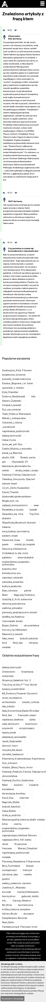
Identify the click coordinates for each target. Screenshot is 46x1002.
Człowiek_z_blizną (12, 422)
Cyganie (33, 784)
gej (4, 461)
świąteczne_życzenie (13, 374)
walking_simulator (12, 608)
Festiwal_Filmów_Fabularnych (19, 474)
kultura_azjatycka (11, 586)
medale (6, 647)
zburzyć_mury (10, 745)
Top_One (34, 514)
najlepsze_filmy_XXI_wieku (16, 839)
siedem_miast (10, 535)
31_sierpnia (20, 844)
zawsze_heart (9, 483)
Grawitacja (27, 671)
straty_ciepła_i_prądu (26, 470)
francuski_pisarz (27, 715)
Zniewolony (8, 671)
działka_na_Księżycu (13, 616)
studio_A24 (8, 457)
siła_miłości (8, 706)
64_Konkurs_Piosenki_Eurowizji (19, 693)
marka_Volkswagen (28, 891)
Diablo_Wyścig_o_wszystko (17, 448)
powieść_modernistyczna (16, 379)
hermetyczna (25, 905)
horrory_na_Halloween (14, 629)
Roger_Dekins (10, 625)
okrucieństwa (31, 625)
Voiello (30, 540)
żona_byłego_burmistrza (15, 531)
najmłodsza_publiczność (15, 431)
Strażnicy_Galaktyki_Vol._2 (16, 680)
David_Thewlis (10, 492)
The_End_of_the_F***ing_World (19, 684)
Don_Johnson (9, 763)
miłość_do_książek (24, 544)
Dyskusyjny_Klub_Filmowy (17, 370)
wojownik (7, 728)
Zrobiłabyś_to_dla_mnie (15, 553)
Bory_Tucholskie (11, 865)
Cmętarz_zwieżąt (11, 405)
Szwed (29, 865)
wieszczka (7, 676)
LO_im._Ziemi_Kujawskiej (16, 487)
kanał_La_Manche (12, 453)
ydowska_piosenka (12, 582)
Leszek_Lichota (30, 702)
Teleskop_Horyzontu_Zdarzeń (18, 479)
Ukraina (33, 642)
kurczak (6, 891)
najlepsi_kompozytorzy (15, 505)
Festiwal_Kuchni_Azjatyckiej (18, 780)
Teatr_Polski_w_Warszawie (16, 413)
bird (4, 642)
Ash (33, 396)
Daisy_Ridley (9, 811)
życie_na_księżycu (12, 697)
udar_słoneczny (10, 723)
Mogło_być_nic (10, 500)
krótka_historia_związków (16, 909)
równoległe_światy (12, 621)
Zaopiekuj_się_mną (12, 514)
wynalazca (8, 789)
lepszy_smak (9, 732)
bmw (5, 824)
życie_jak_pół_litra (12, 444)
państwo (7, 557)
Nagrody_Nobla (10, 802)
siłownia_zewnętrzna (13, 603)
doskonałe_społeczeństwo (16, 496)
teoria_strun (8, 896)
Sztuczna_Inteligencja (14, 548)
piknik (27, 590)
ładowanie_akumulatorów (16, 466)
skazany (6, 518)
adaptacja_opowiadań (14, 737)
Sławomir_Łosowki (12, 634)
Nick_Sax (18, 642)
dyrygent (28, 913)
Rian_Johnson (10, 590)
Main (5, 594)
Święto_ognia (27, 457)
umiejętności (9, 870)
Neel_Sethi (8, 922)
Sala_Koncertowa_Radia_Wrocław (20, 710)
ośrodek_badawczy (13, 754)
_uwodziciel (8, 426)
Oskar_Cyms (9, 440)
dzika (32, 719)
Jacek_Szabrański (12, 741)
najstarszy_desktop (12, 719)
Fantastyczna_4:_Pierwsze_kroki (19, 926)
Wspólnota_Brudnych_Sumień (19, 522)
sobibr (5, 470)
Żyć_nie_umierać (11, 409)
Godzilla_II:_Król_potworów (17, 599)
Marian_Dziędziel (27, 848)
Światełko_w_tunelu (13, 509)
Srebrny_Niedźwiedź (13, 396)
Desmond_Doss (11, 540)
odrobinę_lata (10, 874)
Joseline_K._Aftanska (13, 887)
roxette (28, 874)
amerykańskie (26, 557)
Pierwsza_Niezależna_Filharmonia (21, 861)
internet (24, 797)
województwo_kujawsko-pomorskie (16, 563)
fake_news (8, 638)
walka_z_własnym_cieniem (16, 883)
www (36, 505)
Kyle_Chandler (10, 392)
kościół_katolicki (29, 638)
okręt (5, 844)
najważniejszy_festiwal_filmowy (19, 835)
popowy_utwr (9, 568)
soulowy (18, 784)
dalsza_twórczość (11, 435)
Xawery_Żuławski (11, 400)
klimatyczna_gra (11, 573)
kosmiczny (31, 723)
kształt (33, 509)
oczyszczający (26, 728)
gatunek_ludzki (30, 896)
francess (7, 848)
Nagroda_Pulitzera (24, 594)
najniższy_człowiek (12, 577)
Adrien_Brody (9, 913)
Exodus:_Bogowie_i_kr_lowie (17, 383)
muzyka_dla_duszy (12, 750)
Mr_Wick (7, 905)
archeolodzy (9, 702)
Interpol (27, 870)
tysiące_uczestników (13, 689)
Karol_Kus (7, 797)
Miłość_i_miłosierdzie (14, 418)
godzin (6, 878)
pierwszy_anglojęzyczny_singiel (19, 612)
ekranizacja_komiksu (13, 793)
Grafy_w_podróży (11, 815)
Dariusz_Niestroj (22, 900)
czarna (17, 824)
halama (6, 527)
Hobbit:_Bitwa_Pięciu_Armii (17, 767)
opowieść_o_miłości (13, 387)
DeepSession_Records (14, 918)
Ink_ (4, 900)
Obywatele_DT (20, 461)
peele (5, 544)
